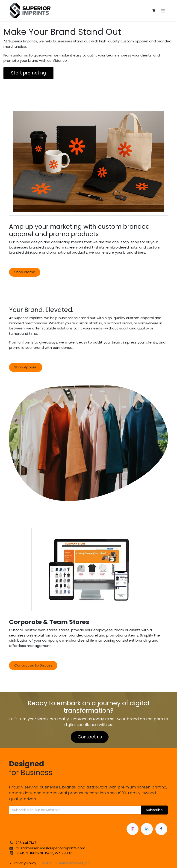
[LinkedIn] (147, 829)
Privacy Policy (25, 863)
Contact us (90, 737)
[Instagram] (133, 829)
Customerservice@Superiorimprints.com (50, 848)
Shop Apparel (25, 367)
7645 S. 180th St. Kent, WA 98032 (44, 853)
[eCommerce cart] (153, 10)
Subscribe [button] (154, 809)
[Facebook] (161, 829)
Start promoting (28, 73)
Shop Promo (24, 272)
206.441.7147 (26, 842)
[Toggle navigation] (163, 10)
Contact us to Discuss (33, 665)
